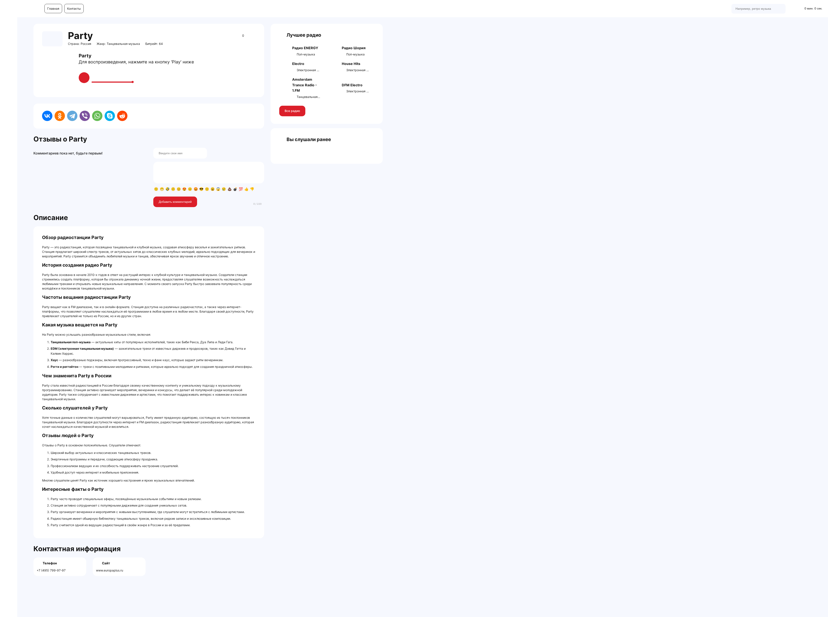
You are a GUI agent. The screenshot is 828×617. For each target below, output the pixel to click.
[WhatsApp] (97, 116)
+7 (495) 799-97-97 (51, 570)
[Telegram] (72, 116)
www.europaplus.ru (109, 570)
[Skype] (110, 116)
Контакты (74, 8)
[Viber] (85, 116)
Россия (86, 44)
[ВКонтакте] (47, 116)
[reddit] (122, 116)
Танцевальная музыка (123, 44)
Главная (53, 8)
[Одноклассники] (60, 116)
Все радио (292, 111)
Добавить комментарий (175, 201)
